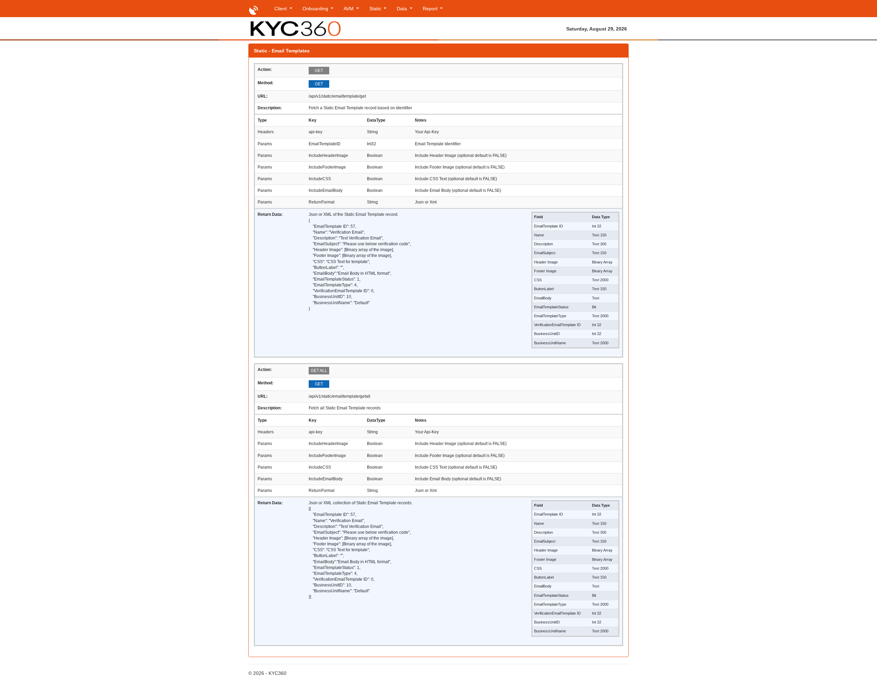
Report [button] (431, 8)
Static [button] (376, 8)
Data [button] (402, 8)
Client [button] (281, 8)
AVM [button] (349, 8)
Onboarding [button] (316, 8)
